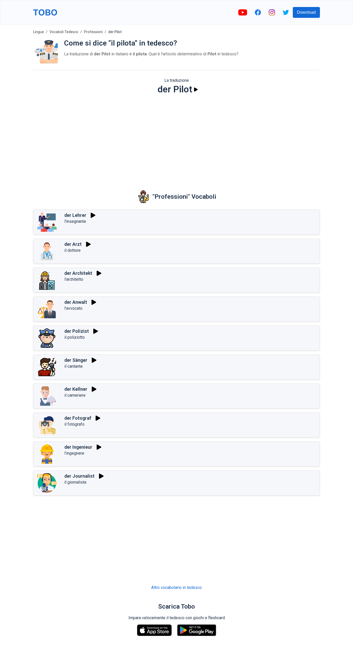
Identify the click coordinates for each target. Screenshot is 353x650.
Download (306, 12)
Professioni (93, 32)
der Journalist (79, 476)
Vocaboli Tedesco (64, 32)
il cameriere (75, 395)
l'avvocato (73, 308)
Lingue (38, 32)
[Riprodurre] (195, 89)
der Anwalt (75, 302)
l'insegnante (75, 221)
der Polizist (76, 331)
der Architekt (78, 273)
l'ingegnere (74, 453)
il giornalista (75, 482)
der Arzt (73, 244)
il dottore (72, 250)
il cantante (73, 366)
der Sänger (75, 360)
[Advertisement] (176, 138)
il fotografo (74, 424)
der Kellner (75, 389)
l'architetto (73, 279)
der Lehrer (75, 215)
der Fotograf (77, 418)
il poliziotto (74, 337)
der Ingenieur (78, 447)
